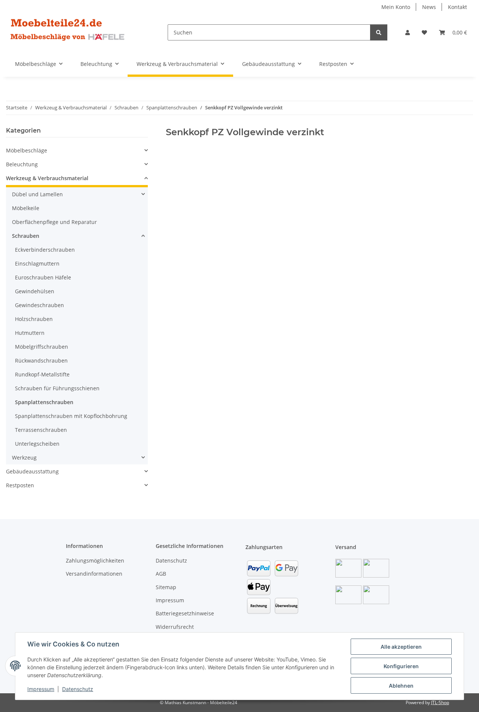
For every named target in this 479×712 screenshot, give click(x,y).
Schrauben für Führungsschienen (57, 388)
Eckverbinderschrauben (45, 249)
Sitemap (166, 587)
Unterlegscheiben (37, 443)
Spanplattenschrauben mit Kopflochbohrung (71, 415)
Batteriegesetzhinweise (185, 613)
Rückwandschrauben (41, 360)
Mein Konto (395, 6)
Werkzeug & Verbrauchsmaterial (47, 178)
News (429, 6)
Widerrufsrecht (175, 626)
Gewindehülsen (34, 291)
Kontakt (457, 6)
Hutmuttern (30, 332)
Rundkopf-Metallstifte (42, 374)
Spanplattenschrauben (44, 402)
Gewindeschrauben (39, 305)
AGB (161, 573)
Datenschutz (77, 689)
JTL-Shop (440, 702)
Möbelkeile (25, 208)
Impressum (40, 689)
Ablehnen (401, 685)
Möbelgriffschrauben (41, 346)
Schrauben (25, 235)
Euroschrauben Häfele (43, 277)
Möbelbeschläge (26, 150)
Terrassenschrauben (41, 429)
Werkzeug (24, 457)
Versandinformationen (94, 573)
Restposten (20, 485)
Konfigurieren (401, 666)
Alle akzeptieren (401, 646)
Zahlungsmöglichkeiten (95, 560)
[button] (407, 32)
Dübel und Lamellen (37, 194)
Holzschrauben (34, 318)
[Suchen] (378, 32)
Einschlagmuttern (37, 263)
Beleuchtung (22, 164)
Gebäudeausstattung (32, 471)
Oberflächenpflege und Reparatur (54, 221)
